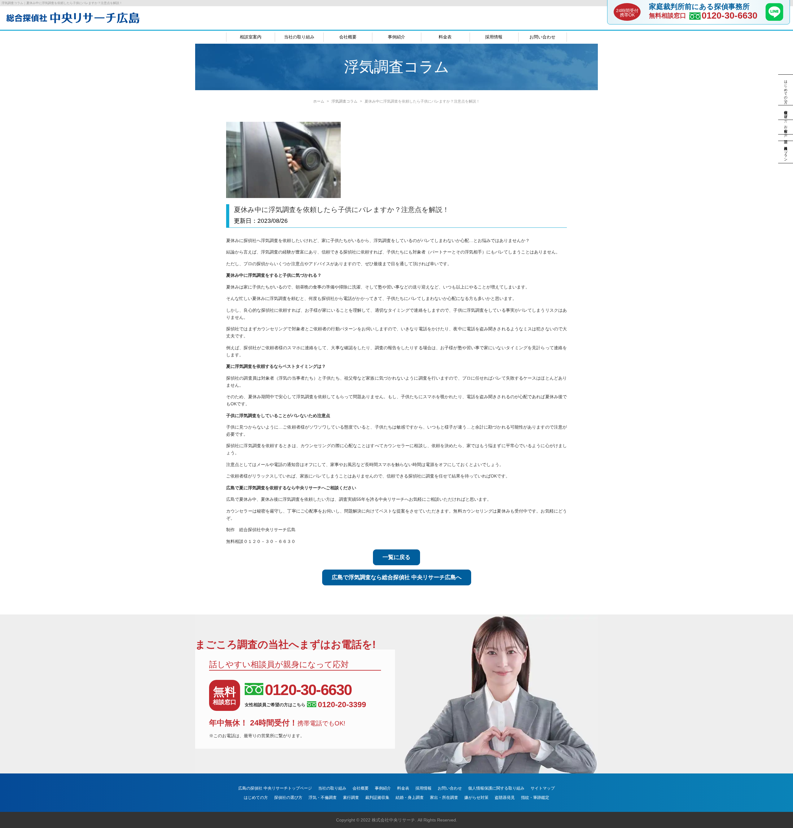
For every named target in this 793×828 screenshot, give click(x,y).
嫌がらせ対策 (476, 797)
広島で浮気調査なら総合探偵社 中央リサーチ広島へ (397, 577)
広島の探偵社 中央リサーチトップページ (275, 788)
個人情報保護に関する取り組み (496, 788)
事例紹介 (396, 36)
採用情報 (493, 36)
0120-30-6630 (729, 15)
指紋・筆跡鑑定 (535, 797)
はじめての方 (256, 797)
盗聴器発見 (505, 797)
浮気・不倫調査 (323, 797)
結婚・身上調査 (410, 797)
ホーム (318, 101)
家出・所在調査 (444, 797)
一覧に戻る (396, 557)
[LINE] (774, 18)
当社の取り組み (299, 36)
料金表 (445, 36)
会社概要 (348, 36)
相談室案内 (250, 36)
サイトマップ (543, 788)
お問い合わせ (542, 36)
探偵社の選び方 (288, 797)
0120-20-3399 (342, 704)
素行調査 (351, 797)
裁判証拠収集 (377, 797)
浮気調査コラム (344, 101)
